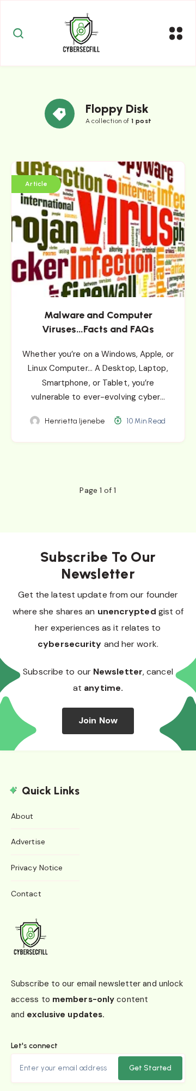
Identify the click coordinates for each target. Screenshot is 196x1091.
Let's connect (34, 1045)
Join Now (98, 720)
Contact (26, 894)
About (22, 816)
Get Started (150, 1068)
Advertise (28, 841)
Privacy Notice (37, 867)
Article (36, 184)
